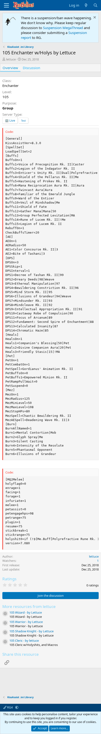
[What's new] (86, 5)
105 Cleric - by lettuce (24, 640)
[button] (16, 707)
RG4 (9, 707)
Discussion (31, 67)
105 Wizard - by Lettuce (25, 612)
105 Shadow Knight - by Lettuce (31, 631)
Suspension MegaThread (63, 27)
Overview (10, 67)
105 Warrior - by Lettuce (26, 622)
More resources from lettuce (29, 606)
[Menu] (6, 5)
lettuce (11, 59)
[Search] (95, 5)
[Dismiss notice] (94, 17)
